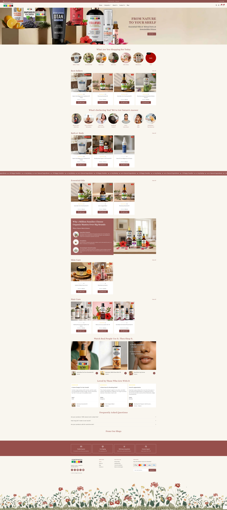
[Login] (219, 5)
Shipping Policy (117, 463)
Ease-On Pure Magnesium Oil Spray (124, 158)
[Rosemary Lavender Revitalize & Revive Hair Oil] (145, 82)
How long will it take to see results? (81, 420)
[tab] (113, 417)
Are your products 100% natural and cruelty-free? (84, 417)
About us (101, 463)
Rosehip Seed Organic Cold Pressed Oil (102, 158)
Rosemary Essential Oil (103, 96)
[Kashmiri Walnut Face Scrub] (81, 271)
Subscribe (152, 470)
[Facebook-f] (72, 470)
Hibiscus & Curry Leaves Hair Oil (103, 324)
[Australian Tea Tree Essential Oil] (124, 82)
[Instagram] (75, 470)
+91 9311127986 (221, 1)
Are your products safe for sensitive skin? (82, 424)
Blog (128, 5)
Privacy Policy (117, 461)
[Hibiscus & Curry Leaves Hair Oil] (102, 311)
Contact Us (122, 5)
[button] (221, 5)
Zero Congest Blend (102, 205)
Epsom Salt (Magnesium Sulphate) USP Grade (81, 96)
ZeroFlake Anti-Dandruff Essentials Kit (124, 324)
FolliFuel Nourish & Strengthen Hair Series (81, 325)
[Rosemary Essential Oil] (102, 82)
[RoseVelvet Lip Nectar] (102, 271)
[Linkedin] (78, 470)
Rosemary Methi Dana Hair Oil (113, 372)
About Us (115, 5)
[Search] (216, 5)
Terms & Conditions (118, 465)
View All (154, 71)
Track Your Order (8, 1)
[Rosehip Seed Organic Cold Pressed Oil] (102, 144)
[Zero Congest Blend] (102, 192)
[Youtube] (83, 470)
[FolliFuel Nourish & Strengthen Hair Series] (81, 311)
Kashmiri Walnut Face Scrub (81, 285)
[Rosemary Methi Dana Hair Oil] (102, 373)
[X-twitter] (80, 470)
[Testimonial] (97, 405)
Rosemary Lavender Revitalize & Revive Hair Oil (145, 96)
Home (100, 5)
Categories (107, 5)
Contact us (101, 466)
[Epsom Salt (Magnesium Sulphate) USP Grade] (81, 82)
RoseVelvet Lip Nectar (103, 285)
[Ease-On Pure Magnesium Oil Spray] (124, 144)
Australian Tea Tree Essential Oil (124, 96)
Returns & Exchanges (118, 466)
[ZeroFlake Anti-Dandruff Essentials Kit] (124, 311)
